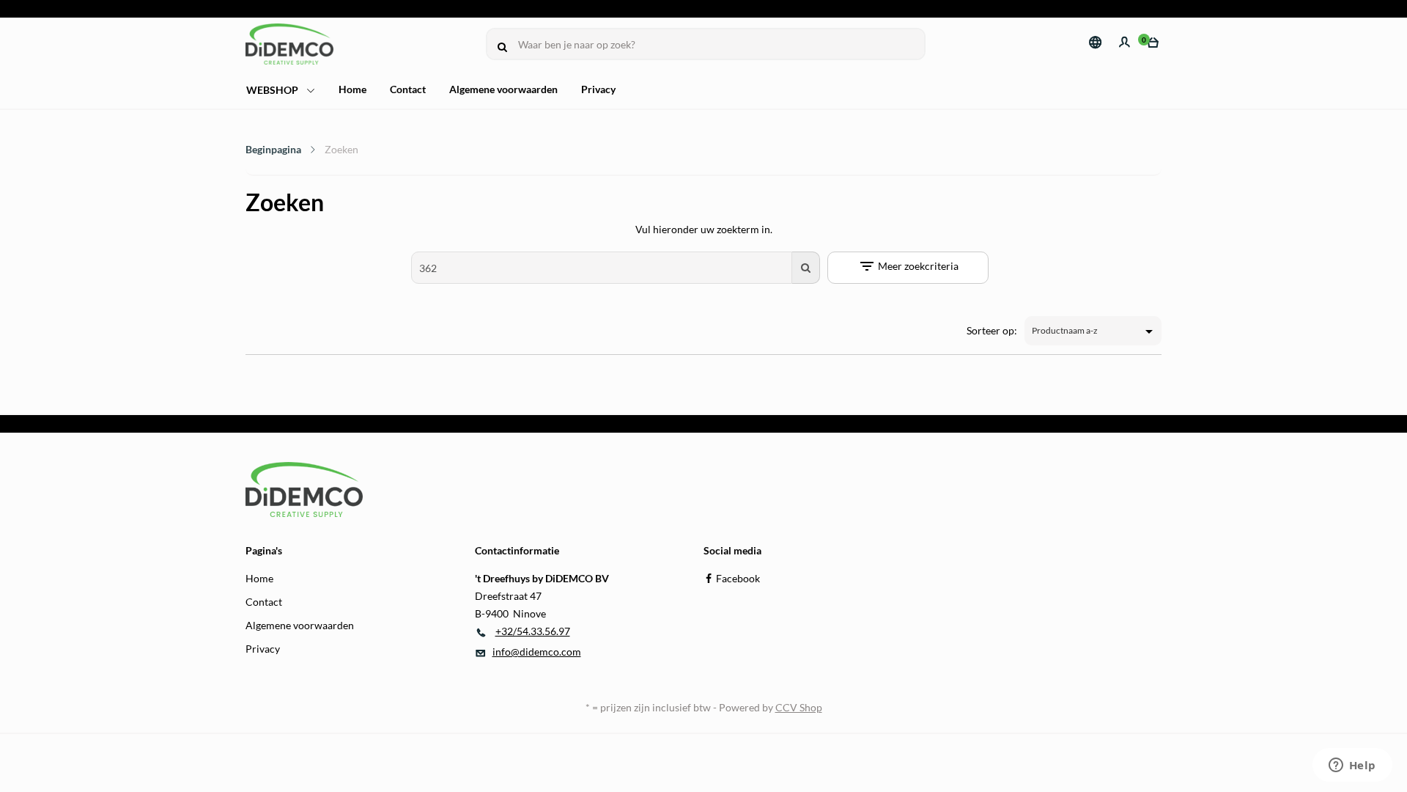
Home (352, 89)
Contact (408, 89)
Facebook (738, 578)
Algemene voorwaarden (503, 89)
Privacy (598, 89)
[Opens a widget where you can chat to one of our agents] (1352, 766)
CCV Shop (798, 707)
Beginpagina (273, 149)
